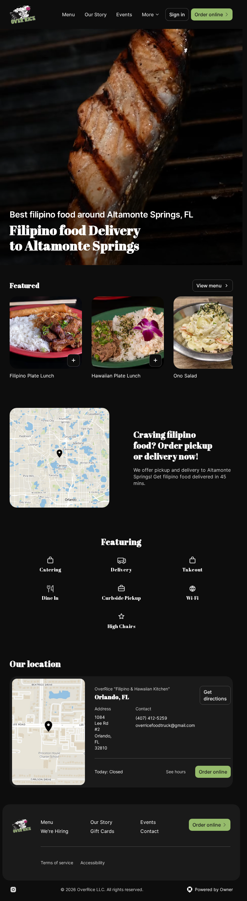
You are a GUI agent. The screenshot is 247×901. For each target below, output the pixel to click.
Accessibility (92, 862)
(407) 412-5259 (151, 718)
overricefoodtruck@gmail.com (165, 725)
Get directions (215, 695)
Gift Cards (102, 831)
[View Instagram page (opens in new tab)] (13, 889)
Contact (149, 831)
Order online (213, 772)
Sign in (177, 14)
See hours (176, 771)
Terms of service (57, 862)
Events (124, 14)
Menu (68, 14)
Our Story (96, 14)
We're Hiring (54, 831)
